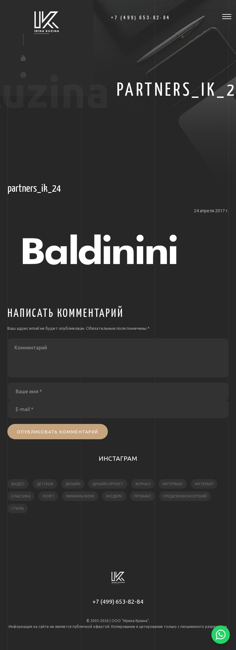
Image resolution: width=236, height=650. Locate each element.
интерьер (204, 484)
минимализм (80, 496)
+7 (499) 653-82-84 (118, 601)
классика (20, 496)
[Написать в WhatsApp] (220, 634)
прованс (142, 496)
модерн (114, 496)
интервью (173, 484)
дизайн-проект (107, 484)
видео (18, 484)
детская (45, 484)
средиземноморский (185, 496)
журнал (143, 484)
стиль (17, 508)
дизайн (73, 484)
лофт (48, 496)
